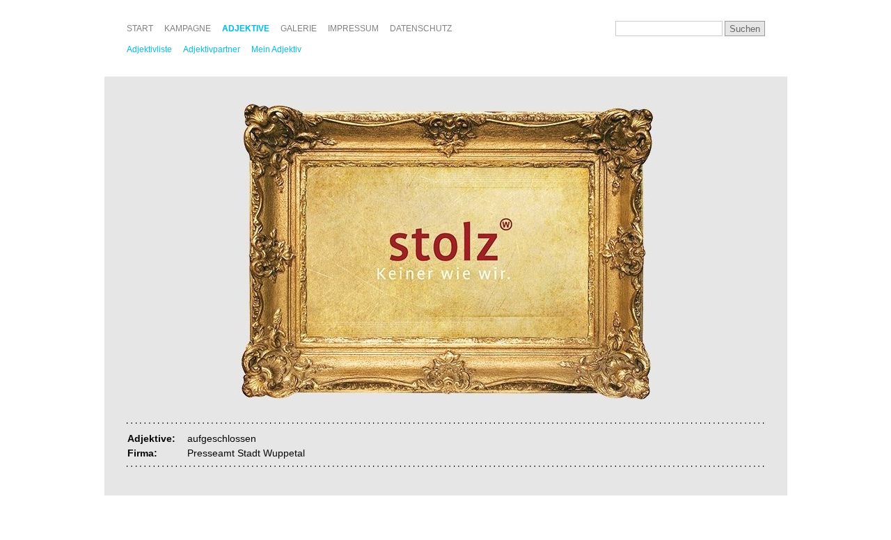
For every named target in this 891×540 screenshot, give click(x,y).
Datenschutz (421, 28)
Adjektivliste (149, 49)
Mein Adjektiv (276, 49)
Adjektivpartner (211, 49)
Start (140, 28)
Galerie (299, 28)
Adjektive (245, 28)
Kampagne (187, 28)
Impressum (353, 28)
